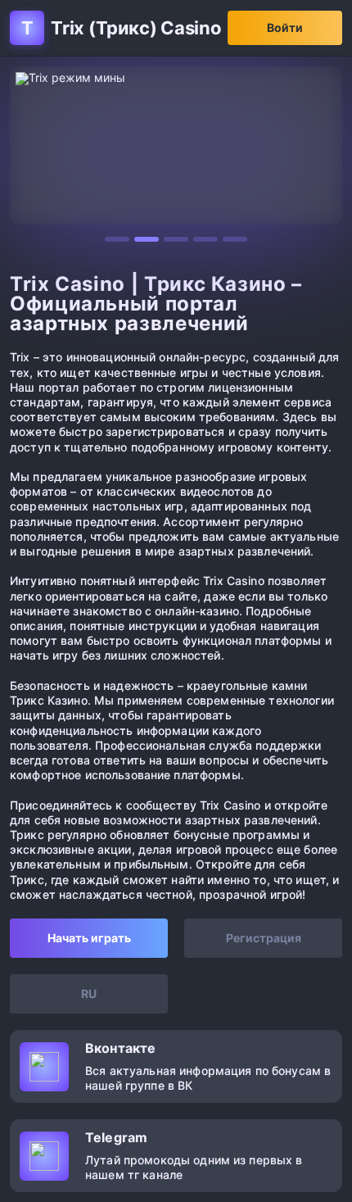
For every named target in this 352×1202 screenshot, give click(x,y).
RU (89, 993)
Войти (285, 27)
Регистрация (263, 938)
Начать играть (89, 938)
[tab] (117, 239)
